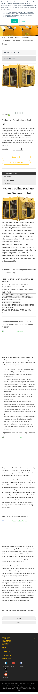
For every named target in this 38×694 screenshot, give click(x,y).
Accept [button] (14, 21)
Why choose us (9, 180)
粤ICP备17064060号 (8, 688)
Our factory (7, 177)
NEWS (4, 648)
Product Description (10, 173)
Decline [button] (23, 21)
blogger (5, 677)
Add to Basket (15, 162)
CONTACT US (7, 656)
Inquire (15, 157)
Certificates (7, 183)
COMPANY (6, 652)
